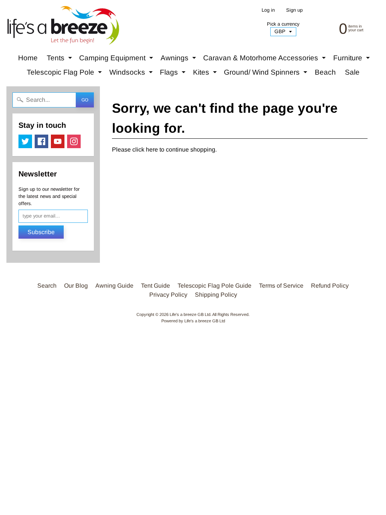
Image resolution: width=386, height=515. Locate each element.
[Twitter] (25, 141)
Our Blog (76, 285)
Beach (325, 72)
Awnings (179, 59)
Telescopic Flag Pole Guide (214, 285)
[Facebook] (41, 141)
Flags (173, 74)
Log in (268, 10)
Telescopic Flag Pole (65, 74)
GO (84, 100)
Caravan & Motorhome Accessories (265, 59)
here (152, 149)
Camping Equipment (117, 59)
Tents (60, 59)
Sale (352, 72)
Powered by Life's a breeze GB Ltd (193, 321)
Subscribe (41, 232)
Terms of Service (281, 285)
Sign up (294, 10)
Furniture (352, 59)
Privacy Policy (168, 294)
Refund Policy (330, 285)
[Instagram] (74, 141)
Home (28, 58)
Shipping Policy (216, 294)
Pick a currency (283, 24)
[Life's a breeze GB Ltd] (62, 25)
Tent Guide (155, 285)
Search (47, 285)
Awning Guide (114, 285)
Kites (206, 74)
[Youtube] (57, 141)
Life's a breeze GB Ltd (190, 314)
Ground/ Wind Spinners (266, 74)
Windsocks (132, 74)
